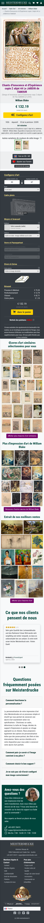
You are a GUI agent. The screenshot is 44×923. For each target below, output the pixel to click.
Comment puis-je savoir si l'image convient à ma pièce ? (21, 754)
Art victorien (22, 9)
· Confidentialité (9, 874)
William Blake (32, 9)
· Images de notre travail (32, 874)
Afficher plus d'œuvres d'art (22, 601)
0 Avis (27, 166)
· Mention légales (9, 868)
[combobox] (22, 189)
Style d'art (12, 9)
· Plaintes (7, 879)
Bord (5, 187)
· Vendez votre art (29, 868)
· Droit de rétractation (10, 877)
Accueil (4, 9)
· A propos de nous (9, 882)
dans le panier (23, 312)
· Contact (6, 865)
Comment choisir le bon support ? (20, 763)
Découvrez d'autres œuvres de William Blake (22, 509)
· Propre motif (28, 865)
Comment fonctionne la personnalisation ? (16, 702)
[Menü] (2, 3)
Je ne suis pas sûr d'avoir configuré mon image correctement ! (21, 773)
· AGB (5, 871)
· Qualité (26, 871)
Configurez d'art (24, 115)
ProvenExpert (18, 657)
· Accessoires (28, 877)
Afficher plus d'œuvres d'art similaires (22, 436)
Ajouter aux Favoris (23, 162)
